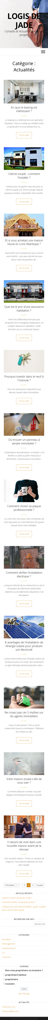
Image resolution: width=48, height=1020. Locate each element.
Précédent (10, 885)
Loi (3, 952)
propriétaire (11, 979)
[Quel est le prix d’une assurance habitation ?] (24, 291)
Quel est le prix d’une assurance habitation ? (24, 308)
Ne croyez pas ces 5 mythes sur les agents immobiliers (24, 714)
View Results (24, 993)
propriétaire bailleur (15, 974)
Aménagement (8, 943)
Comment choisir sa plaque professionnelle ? (24, 508)
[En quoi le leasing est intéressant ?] (24, 91)
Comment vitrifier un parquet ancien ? (19, 902)
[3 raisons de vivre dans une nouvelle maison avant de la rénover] (24, 826)
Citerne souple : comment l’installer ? (24, 175)
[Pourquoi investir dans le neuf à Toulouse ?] (24, 361)
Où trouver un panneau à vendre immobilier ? (24, 441)
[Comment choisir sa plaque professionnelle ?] (24, 490)
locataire (10, 983)
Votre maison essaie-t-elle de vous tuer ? (24, 780)
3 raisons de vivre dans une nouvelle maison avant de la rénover (24, 845)
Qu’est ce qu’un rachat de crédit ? (17, 897)
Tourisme (6, 957)
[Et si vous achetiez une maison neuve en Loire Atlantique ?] (24, 224)
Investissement (9, 948)
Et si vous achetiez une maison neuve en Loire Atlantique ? (24, 242)
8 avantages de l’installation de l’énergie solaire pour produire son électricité (24, 645)
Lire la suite (24, 135)
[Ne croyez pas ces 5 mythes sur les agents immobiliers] (24, 697)
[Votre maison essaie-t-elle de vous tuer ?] (24, 763)
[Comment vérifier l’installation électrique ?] (24, 557)
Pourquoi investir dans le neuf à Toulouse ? (24, 378)
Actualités (23, 116)
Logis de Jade (24, 20)
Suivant (39, 885)
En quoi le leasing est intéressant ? (24, 109)
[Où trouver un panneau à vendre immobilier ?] (24, 424)
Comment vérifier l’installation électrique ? (24, 574)
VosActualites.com (10, 1011)
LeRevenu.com (8, 1006)
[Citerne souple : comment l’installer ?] (24, 158)
